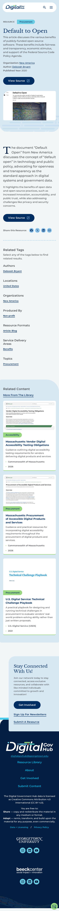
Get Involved (27, 704)
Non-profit (9, 315)
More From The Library (18, 395)
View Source (16, 80)
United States (11, 286)
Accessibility (12, 435)
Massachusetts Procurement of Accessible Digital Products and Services (25, 519)
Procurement (26, 22)
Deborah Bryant (21, 66)
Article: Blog (10, 330)
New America (27, 62)
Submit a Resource (26, 721)
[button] (51, 7)
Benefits (8, 349)
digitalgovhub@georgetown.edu (29, 756)
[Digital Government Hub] (15, 7)
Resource (8, 22)
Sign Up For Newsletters (30, 714)
